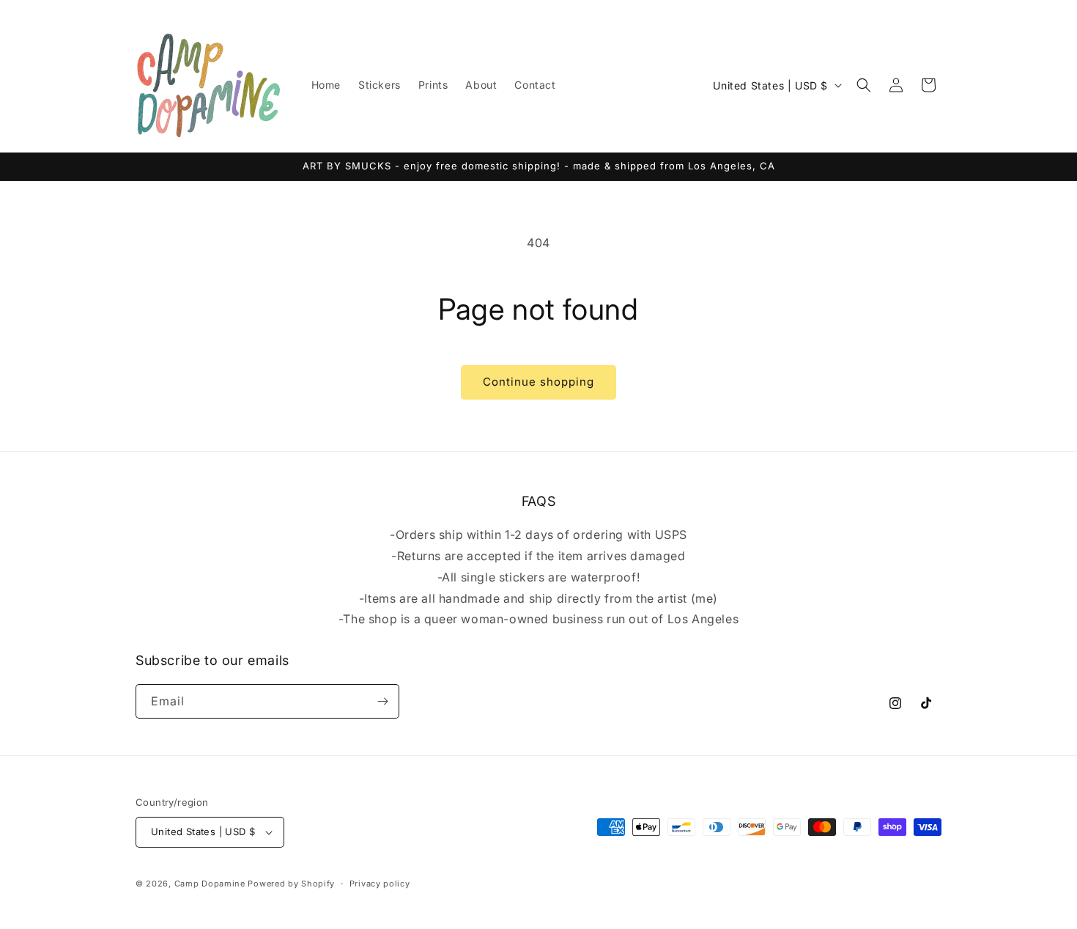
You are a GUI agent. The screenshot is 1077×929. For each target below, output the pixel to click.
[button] (864, 85)
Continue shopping (538, 382)
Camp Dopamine (209, 883)
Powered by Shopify (291, 883)
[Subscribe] (382, 701)
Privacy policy (379, 883)
